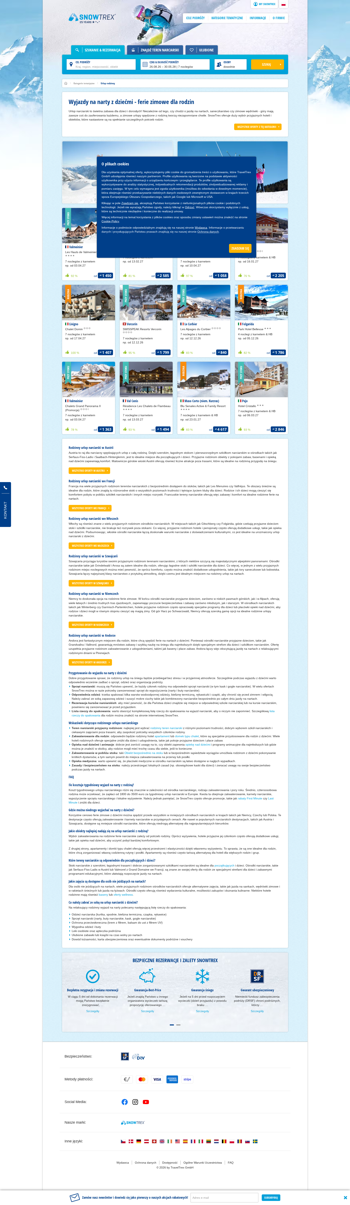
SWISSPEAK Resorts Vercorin (142, 329)
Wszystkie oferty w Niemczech (90, 625)
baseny (103, 894)
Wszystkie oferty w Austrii (88, 470)
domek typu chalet (187, 736)
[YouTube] (146, 1102)
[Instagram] (135, 1102)
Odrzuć (189, 207)
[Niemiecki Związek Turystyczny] (138, 1056)
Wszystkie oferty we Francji (89, 508)
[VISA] (157, 1079)
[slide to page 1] (172, 1025)
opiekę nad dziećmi (198, 744)
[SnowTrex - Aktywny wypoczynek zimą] (133, 1123)
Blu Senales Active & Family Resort (203, 406)
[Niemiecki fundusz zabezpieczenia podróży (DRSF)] (125, 1056)
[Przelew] (127, 1079)
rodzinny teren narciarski (166, 728)
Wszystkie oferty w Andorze (89, 662)
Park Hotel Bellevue (251, 329)
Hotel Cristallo (247, 406)
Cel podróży (83, 62)
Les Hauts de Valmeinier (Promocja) (88, 252)
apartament (162, 736)
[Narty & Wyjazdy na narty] (92, 18)
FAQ (231, 1162)
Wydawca (201, 227)
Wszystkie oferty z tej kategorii (256, 127)
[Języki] (123, 1141)
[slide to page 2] (178, 1025)
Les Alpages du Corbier (195, 329)
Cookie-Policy (110, 221)
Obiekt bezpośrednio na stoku (143, 753)
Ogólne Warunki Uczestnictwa (202, 1162)
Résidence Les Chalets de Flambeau (147, 406)
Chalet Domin (74, 329)
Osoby (227, 62)
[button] (283, 4)
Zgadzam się (129, 203)
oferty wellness (123, 894)
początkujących (224, 865)
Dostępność (170, 1162)
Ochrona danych (208, 231)
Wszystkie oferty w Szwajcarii (90, 583)
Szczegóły (92, 1011)
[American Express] (172, 1079)
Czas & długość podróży (164, 62)
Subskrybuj (271, 1197)
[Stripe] (187, 1079)
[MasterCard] (142, 1079)
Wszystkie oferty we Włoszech (90, 546)
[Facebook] (124, 1102)
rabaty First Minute (250, 798)
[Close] (345, 1198)
